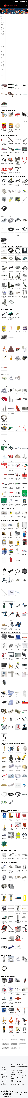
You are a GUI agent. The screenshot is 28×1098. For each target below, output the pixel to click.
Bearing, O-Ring (2, 40)
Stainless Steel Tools (8, 850)
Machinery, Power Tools (9, 601)
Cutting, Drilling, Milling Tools (2, 66)
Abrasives (2, 20)
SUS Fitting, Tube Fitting (9, 862)
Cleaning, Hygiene (2, 55)
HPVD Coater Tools (2, 77)
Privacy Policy (20, 1094)
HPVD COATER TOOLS (7, 508)
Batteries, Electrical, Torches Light (2, 35)
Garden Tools (2, 70)
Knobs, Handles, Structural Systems (13, 567)
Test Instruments (7, 894)
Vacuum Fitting (6, 955)
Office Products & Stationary (11, 689)
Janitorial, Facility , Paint (9, 520)
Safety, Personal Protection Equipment (10, 811)
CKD (1, 48)
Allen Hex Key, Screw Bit (9, 135)
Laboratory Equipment (8, 588)
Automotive (2, 31)
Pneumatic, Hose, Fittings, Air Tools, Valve (13, 744)
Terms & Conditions (20, 1092)
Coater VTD (2, 62)
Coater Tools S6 (2, 58)
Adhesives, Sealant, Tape (2, 23)
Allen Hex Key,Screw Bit (2, 28)
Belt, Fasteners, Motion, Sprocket (2, 44)
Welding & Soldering (8, 976)
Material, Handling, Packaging (11, 632)
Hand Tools (2, 73)
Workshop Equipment (8, 1006)
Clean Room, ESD (2, 51)
